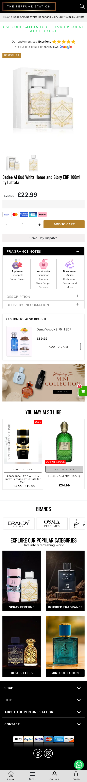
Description (18, 296)
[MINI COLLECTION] (65, 646)
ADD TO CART (64, 224)
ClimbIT (43, 767)
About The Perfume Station (28, 712)
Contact (12, 724)
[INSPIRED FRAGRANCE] (65, 580)
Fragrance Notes (24, 251)
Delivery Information (28, 305)
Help (8, 700)
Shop (8, 688)
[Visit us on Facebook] (37, 753)
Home (6, 17)
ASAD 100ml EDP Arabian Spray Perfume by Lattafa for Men (23, 478)
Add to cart (59, 346)
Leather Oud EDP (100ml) (64, 476)
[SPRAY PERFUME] (21, 580)
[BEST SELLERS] (21, 646)
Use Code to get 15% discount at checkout (43, 29)
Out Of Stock (64, 469)
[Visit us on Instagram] (48, 753)
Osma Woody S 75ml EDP (54, 329)
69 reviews (51, 47)
